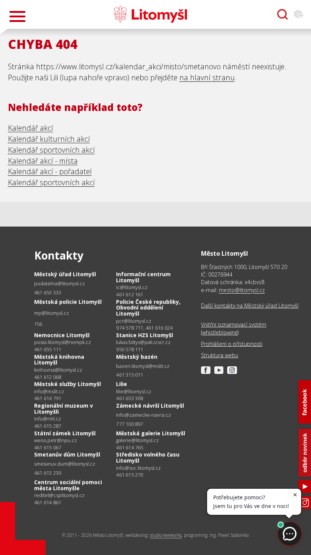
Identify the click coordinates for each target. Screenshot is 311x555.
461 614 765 (129, 447)
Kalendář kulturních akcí (49, 139)
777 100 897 (129, 424)
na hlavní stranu (207, 77)
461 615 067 (47, 447)
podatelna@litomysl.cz (59, 283)
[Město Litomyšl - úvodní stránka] (150, 14)
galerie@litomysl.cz (137, 440)
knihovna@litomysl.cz (58, 370)
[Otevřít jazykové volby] (298, 14)
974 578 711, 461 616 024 (144, 327)
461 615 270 (129, 474)
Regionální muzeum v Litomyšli (63, 408)
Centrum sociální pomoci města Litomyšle (68, 485)
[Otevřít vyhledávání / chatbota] (282, 14)
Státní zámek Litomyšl (65, 433)
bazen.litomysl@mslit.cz (143, 366)
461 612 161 (129, 294)
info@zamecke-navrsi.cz (143, 415)
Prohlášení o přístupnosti (231, 343)
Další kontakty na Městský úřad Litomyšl (249, 305)
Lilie (121, 384)
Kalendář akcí (30, 128)
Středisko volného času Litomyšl (147, 457)
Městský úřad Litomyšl (65, 274)
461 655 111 (47, 349)
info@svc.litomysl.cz (138, 468)
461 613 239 (47, 472)
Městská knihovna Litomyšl (59, 359)
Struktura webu (219, 355)
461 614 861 (47, 502)
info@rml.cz (47, 419)
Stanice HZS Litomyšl (144, 335)
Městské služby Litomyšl (67, 384)
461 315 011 (129, 374)
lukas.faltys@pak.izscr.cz (143, 342)
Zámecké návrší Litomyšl (150, 405)
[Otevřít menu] (17, 16)
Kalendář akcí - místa (43, 161)
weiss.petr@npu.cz (55, 440)
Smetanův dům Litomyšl (67, 454)
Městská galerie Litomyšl (150, 433)
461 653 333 (47, 292)
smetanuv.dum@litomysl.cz (64, 464)
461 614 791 (47, 398)
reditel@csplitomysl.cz (59, 495)
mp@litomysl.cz (51, 313)
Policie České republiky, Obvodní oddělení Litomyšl (148, 307)
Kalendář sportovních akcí (51, 150)
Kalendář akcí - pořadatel (50, 171)
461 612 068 (47, 377)
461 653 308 (129, 398)
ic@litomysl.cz (132, 287)
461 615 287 (47, 425)
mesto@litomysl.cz (242, 290)
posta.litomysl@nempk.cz (62, 342)
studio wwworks (166, 535)
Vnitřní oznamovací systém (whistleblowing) (233, 328)
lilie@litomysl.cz (133, 391)
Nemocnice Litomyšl (62, 335)
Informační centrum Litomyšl (143, 277)
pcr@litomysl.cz (133, 321)
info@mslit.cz (49, 391)
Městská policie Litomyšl (68, 301)
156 (38, 323)
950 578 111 (129, 349)
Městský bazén (136, 356)
